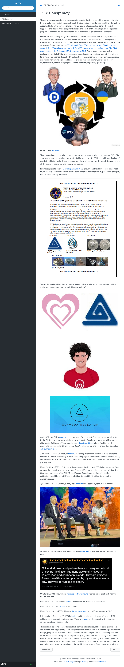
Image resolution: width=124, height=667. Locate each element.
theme (84, 662)
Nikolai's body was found (77, 594)
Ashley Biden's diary (48, 449)
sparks (63, 606)
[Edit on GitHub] (119, 5)
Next (114, 650)
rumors (86, 619)
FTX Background (7, 15)
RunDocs (102, 662)
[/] (41, 5)
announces (63, 437)
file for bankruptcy (79, 611)
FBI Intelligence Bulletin (72, 169)
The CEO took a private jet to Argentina (91, 48)
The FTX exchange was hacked (61, 48)
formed (71, 454)
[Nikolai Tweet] (76, 589)
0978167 (97, 659)
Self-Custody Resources (10, 23)
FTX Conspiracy (7, 19)
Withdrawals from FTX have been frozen (84, 45)
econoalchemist (78, 659)
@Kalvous (56, 150)
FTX (19, 3)
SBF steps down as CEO (76, 51)
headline (79, 484)
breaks (68, 602)
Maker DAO (85, 551)
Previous (47, 650)
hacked (74, 616)
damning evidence (86, 443)
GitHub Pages (69, 662)
